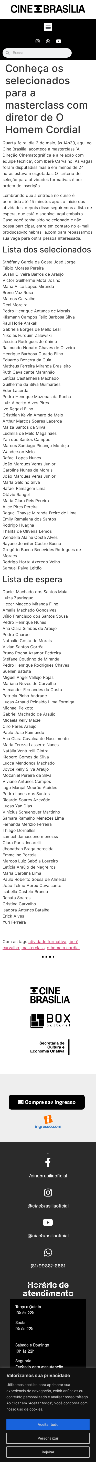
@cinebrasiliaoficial (48, 1206)
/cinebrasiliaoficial (48, 1176)
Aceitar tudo (48, 1424)
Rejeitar (48, 1452)
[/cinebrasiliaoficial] (48, 1162)
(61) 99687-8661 (48, 1266)
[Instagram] (37, 41)
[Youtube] (58, 41)
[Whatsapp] (48, 41)
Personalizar (48, 1438)
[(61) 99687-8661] (48, 1252)
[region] (48, 1415)
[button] (48, 27)
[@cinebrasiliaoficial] (48, 1192)
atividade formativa (47, 941)
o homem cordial (63, 947)
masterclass (33, 947)
